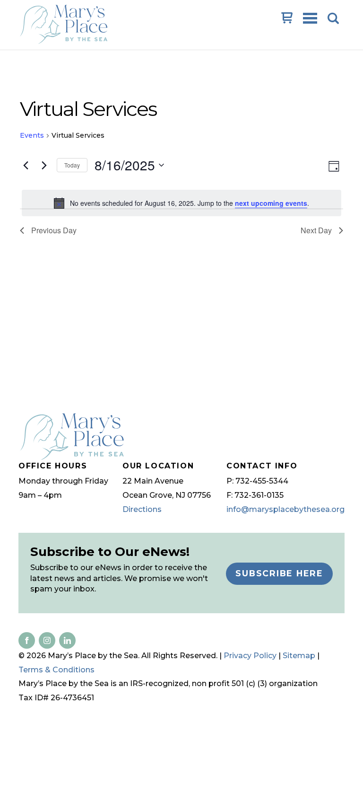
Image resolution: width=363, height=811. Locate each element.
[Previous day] (25, 165)
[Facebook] (26, 640)
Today (72, 165)
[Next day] (44, 165)
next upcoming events (271, 203)
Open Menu (311, 19)
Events (32, 135)
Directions (142, 509)
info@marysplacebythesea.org (285, 509)
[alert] (181, 203)
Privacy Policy (250, 655)
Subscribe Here (279, 573)
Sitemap (299, 655)
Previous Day (54, 230)
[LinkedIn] (45, 640)
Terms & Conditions (56, 669)
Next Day (316, 230)
